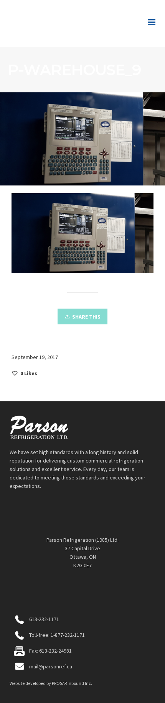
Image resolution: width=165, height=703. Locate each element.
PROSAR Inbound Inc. (72, 683)
